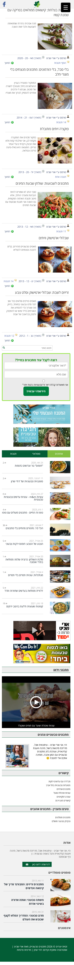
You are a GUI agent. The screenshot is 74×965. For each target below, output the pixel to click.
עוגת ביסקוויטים (63, 796)
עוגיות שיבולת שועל (62, 792)
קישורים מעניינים (62, 800)
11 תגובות (61, 231)
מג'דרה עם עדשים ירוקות (59, 781)
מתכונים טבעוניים (38, 946)
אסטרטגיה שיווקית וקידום (55, 949)
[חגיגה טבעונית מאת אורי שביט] (36, 437)
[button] (4, 347)
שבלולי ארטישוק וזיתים (54, 237)
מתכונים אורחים (63, 789)
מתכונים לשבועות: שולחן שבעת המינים (42, 183)
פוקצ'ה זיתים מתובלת (54, 128)
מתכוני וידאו (61, 670)
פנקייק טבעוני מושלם (61, 821)
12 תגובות (9, 335)
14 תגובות (61, 122)
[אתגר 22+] (36, 653)
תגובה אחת (60, 176)
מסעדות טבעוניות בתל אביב (58, 785)
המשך (7, 62)
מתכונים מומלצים (62, 817)
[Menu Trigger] (65, 7)
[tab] (58, 453)
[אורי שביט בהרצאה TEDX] (36, 630)
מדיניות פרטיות (24, 949)
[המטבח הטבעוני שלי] (36, 414)
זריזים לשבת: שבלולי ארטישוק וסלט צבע (42, 292)
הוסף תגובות (60, 62)
